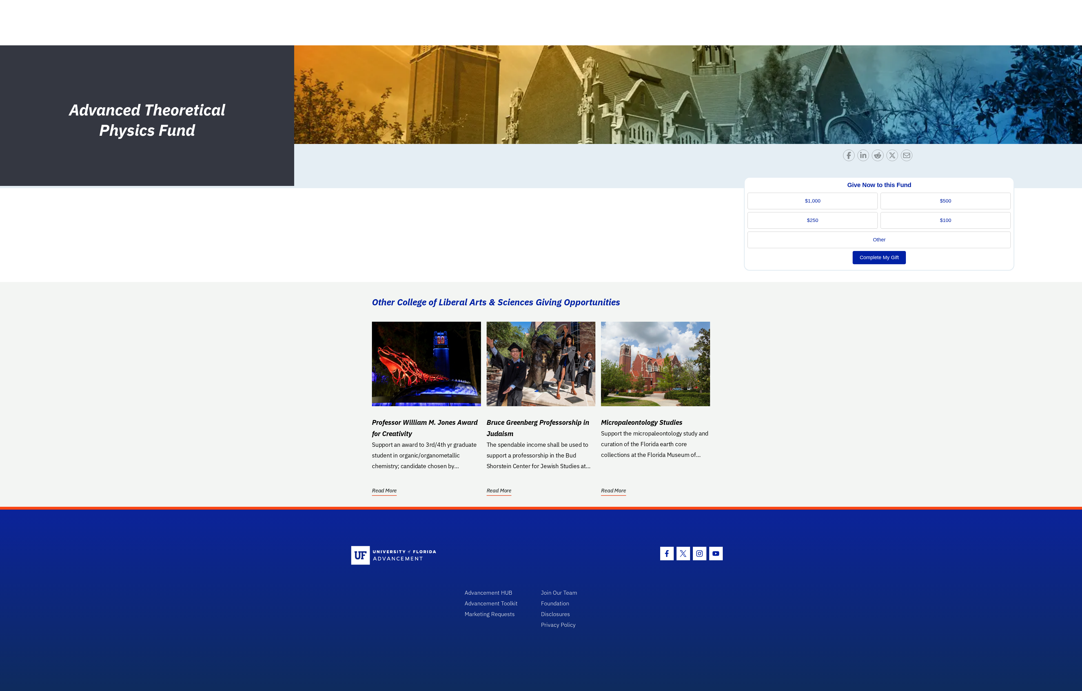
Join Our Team (559, 592)
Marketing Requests (490, 614)
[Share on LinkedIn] (864, 157)
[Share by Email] (908, 157)
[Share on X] (893, 157)
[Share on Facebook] (850, 157)
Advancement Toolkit (491, 603)
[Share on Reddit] (879, 157)
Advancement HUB (488, 592)
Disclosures (555, 614)
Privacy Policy (558, 624)
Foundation (555, 603)
